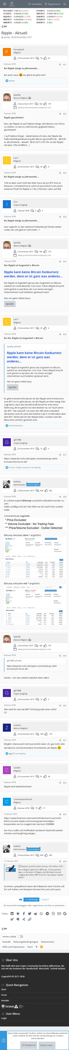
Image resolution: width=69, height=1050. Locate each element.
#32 (64, 782)
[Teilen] (60, 64)
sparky (7, 37)
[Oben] (36, 946)
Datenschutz (47, 941)
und (17, 753)
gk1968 (17, 439)
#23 (64, 173)
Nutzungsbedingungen (25, 941)
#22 (64, 113)
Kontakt (6, 941)
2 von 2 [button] (45, 899)
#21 (64, 64)
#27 (64, 454)
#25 (64, 261)
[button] (4, 4)
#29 (64, 655)
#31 (64, 740)
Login (4, 1018)
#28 (64, 497)
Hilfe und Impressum (13, 946)
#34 (64, 861)
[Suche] (65, 4)
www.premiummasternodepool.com (34, 107)
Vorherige (33, 899)
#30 (64, 705)
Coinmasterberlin (23, 799)
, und (25, 467)
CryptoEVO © (7, 976)
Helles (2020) (9, 936)
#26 (64, 334)
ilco (15, 201)
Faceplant (19, 49)
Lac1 (16, 157)
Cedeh (17, 767)
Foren (4, 995)
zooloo (17, 725)
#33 (64, 814)
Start (30, 946)
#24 (64, 216)
